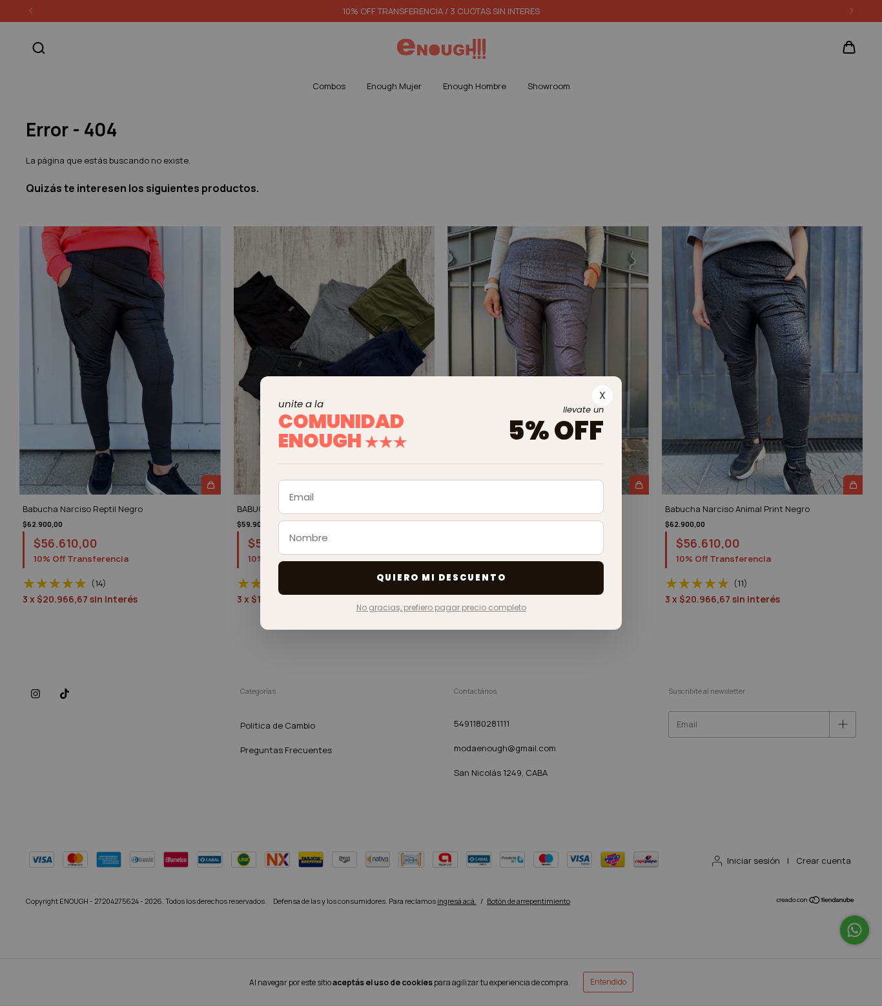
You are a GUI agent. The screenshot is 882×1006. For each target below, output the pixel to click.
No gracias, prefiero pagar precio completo (441, 607)
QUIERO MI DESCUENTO (441, 578)
